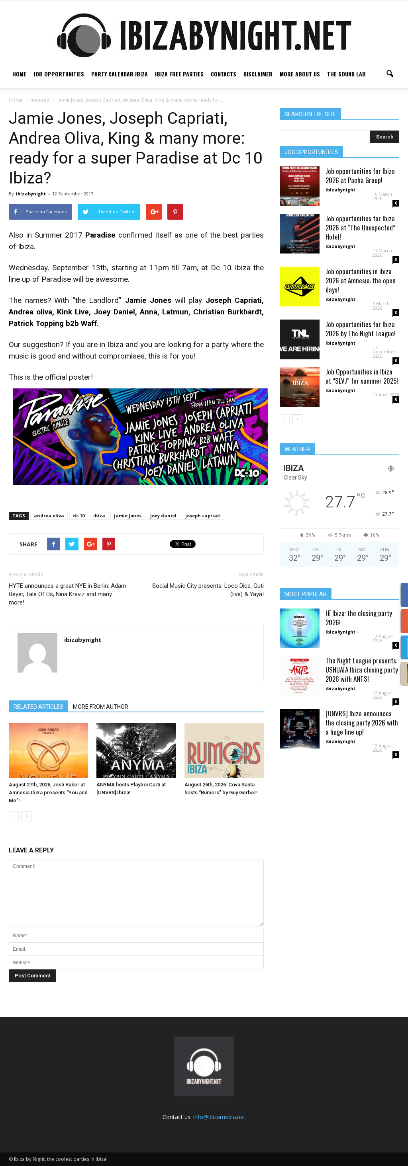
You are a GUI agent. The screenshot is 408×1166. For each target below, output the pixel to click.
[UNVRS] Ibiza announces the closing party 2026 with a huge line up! (362, 722)
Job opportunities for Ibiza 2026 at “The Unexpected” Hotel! (360, 227)
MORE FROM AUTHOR (100, 707)
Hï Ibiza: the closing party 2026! (359, 617)
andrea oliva (49, 516)
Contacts (223, 74)
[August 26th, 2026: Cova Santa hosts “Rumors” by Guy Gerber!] (224, 750)
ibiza (99, 516)
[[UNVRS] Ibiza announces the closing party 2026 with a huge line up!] (300, 729)
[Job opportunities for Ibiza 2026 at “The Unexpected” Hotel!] (300, 233)
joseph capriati (203, 516)
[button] (389, 74)
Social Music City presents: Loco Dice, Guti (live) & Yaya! (208, 590)
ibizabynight (31, 194)
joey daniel (163, 516)
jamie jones (127, 516)
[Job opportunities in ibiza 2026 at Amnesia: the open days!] (300, 286)
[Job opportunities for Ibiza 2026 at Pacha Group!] (300, 186)
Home (19, 74)
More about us (300, 74)
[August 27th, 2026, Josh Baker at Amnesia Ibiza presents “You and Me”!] (48, 750)
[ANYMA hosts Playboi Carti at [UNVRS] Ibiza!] (136, 750)
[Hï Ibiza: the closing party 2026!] (300, 628)
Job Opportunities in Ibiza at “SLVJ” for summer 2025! (362, 376)
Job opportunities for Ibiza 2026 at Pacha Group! (360, 175)
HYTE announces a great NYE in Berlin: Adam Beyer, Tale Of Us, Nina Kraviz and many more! (67, 594)
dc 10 (78, 516)
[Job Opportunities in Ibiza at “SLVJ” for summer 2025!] (300, 387)
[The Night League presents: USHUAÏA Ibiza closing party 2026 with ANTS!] (300, 676)
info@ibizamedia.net (219, 1117)
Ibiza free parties (179, 74)
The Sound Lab (346, 74)
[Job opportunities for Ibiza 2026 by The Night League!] (300, 339)
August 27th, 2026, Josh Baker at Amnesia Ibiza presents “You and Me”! (48, 792)
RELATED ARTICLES (38, 707)
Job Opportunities (58, 74)
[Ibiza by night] (204, 35)
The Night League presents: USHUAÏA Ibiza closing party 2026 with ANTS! (362, 669)
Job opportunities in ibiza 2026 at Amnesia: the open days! (361, 280)
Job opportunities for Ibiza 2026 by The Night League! (361, 328)
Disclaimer (258, 74)
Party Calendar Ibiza (119, 74)
